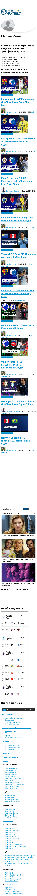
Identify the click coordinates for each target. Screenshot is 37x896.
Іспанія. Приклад (11, 774)
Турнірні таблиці (8, 821)
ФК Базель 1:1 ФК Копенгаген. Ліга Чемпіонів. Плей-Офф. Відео (17, 293)
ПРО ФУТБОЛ (11, 884)
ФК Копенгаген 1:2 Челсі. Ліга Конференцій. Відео (17, 327)
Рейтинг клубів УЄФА (12, 747)
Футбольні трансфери (12, 722)
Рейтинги (5, 741)
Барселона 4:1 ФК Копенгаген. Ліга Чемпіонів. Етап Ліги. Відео (18, 102)
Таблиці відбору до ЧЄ (13, 879)
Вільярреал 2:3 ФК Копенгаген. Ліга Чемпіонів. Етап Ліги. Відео (18, 141)
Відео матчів (9, 720)
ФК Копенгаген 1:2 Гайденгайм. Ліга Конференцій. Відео (12, 364)
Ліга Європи (9, 798)
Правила (8, 736)
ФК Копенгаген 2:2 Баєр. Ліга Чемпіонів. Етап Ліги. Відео (17, 219)
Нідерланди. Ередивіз (12, 782)
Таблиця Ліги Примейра (13, 844)
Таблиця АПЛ (9, 832)
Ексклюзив (9, 95)
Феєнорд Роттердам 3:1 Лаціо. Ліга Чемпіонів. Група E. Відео (18, 403)
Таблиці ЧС (9, 873)
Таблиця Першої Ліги (12, 830)
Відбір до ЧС (9, 811)
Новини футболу (8, 714)
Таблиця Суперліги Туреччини (15, 846)
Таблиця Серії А (10, 836)
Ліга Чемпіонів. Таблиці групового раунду (19, 856)
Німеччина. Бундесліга (13, 778)
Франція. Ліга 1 (10, 780)
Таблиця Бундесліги (12, 838)
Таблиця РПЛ (9, 848)
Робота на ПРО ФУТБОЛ (13, 892)
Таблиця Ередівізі (11, 842)
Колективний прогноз (13, 738)
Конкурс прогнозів (9, 732)
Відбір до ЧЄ (9, 815)
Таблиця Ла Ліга (10, 834)
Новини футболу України (14, 718)
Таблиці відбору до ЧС (13, 875)
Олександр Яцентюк (13, 191)
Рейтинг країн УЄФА (12, 745)
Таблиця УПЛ (9, 828)
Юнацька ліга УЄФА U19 (13, 802)
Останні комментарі (12, 724)
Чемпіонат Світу (10, 809)
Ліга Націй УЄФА (11, 817)
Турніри (5, 761)
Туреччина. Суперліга (12, 786)
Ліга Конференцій (11, 800)
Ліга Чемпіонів (10, 796)
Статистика (6, 753)
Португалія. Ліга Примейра (14, 784)
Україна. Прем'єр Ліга (12, 768)
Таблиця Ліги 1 (10, 840)
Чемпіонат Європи (11, 813)
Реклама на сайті (11, 890)
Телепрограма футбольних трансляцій (16, 728)
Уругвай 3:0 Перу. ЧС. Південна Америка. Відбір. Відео (18, 255)
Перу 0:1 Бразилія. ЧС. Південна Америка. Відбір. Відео (16, 440)
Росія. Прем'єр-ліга (11, 788)
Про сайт (8, 888)
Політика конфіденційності (14, 894)
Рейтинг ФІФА (10, 749)
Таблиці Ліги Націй (11, 881)
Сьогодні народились (10, 757)
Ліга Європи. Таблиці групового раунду (19, 858)
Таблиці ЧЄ (9, 877)
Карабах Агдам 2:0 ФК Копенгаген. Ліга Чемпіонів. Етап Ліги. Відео (16, 181)
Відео (3, 95)
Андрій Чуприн (11, 112)
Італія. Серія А (10, 776)
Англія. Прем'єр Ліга (12, 772)
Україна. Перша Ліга (12, 770)
